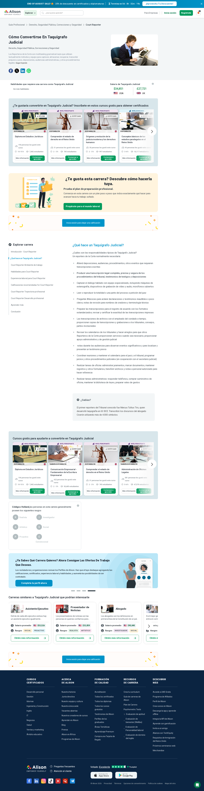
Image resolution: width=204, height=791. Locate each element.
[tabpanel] (83, 570)
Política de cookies (155, 783)
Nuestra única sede (70, 706)
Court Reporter (93, 24)
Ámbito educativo (34, 734)
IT (27, 715)
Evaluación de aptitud (135, 714)
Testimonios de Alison (104, 714)
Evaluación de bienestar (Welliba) (134, 720)
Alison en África (68, 734)
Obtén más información (26, 638)
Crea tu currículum (132, 692)
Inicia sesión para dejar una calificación (83, 223)
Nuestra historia (68, 692)
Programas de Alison (71, 739)
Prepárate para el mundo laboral (83, 206)
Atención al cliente (63, 771)
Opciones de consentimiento (135, 783)
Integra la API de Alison (163, 719)
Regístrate (186, 13)
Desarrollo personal (35, 692)
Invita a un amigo (160, 728)
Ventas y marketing (35, 730)
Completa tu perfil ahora (34, 583)
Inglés (29, 711)
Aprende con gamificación (164, 723)
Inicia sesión (170, 13)
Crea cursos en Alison (162, 706)
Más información (22, 158)
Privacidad (108, 783)
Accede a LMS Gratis (162, 692)
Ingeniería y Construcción (38, 706)
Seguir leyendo (21, 63)
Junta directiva (68, 697)
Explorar (29, 13)
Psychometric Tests (132, 709)
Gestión (30, 697)
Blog (64, 725)
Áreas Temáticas (102, 727)
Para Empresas (151, 13)
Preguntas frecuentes (64, 766)
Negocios (31, 720)
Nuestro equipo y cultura (72, 701)
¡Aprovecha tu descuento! (159, 4)
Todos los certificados (104, 697)
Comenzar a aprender (37, 158)
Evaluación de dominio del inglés (135, 736)
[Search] (42, 12)
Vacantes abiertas (70, 711)
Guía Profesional (17, 24)
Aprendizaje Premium (104, 732)
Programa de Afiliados (162, 697)
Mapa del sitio (170, 783)
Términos (117, 783)
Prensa (65, 730)
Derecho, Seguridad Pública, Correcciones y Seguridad (55, 24)
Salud (29, 725)
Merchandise (158, 750)
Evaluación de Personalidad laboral (134, 728)
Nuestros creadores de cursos (75, 715)
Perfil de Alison (159, 701)
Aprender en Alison (70, 720)
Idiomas (30, 701)
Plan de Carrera (130, 705)
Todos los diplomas (103, 701)
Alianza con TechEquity (163, 733)
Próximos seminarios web (164, 746)
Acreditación (100, 692)
